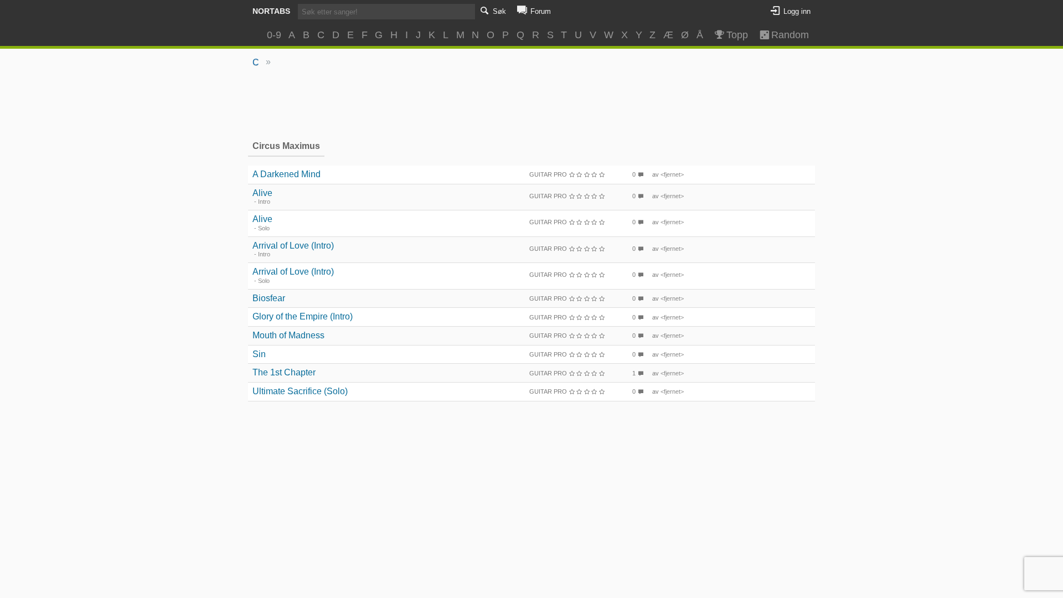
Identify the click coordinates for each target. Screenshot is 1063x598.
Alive (262, 193)
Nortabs (271, 11)
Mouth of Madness (288, 335)
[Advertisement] (531, 103)
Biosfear (268, 298)
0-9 (274, 34)
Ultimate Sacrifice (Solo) (300, 391)
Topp (737, 34)
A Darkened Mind (286, 174)
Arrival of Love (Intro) (293, 245)
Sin (259, 354)
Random (785, 34)
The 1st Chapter (284, 372)
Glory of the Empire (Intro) (302, 316)
